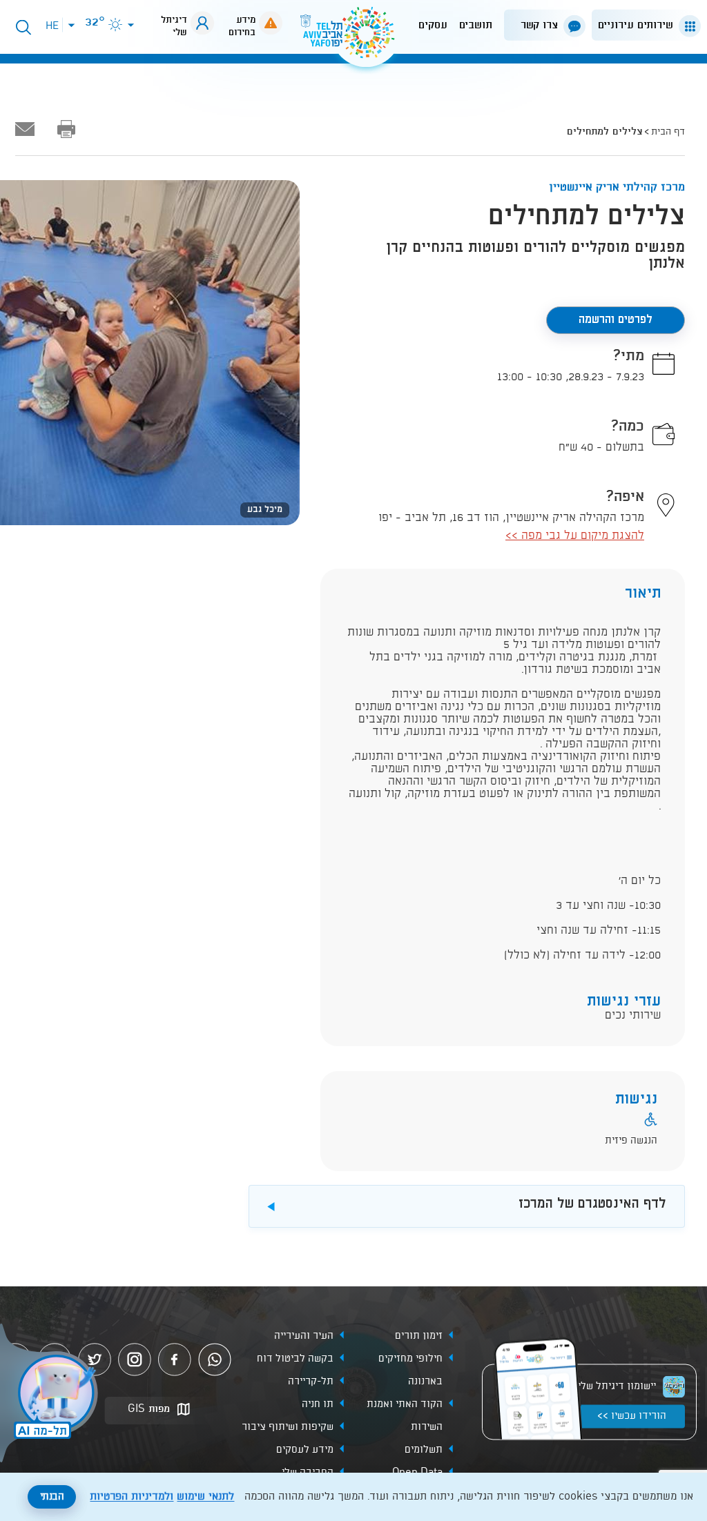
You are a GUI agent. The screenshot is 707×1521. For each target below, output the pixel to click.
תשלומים (424, 1450)
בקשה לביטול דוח (295, 1359)
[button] (643, 25)
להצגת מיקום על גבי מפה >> (574, 536)
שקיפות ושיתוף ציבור (287, 1428)
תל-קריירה (310, 1382)
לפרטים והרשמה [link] (615, 320)
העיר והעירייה (303, 1337)
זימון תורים (419, 1337)
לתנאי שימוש (205, 1497)
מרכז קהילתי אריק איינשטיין (617, 187)
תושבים (475, 25)
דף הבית (668, 131)
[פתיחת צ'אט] (51, 1395)
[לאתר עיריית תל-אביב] (353, 38)
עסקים (432, 25)
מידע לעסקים (304, 1450)
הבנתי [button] (52, 1497)
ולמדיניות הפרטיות (131, 1497)
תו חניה (317, 1405)
